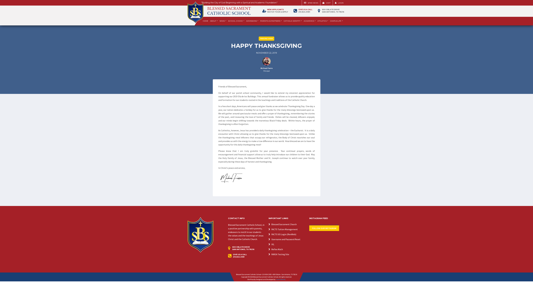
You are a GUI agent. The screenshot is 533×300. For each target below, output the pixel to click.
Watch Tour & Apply (277, 10)
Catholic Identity (292, 21)
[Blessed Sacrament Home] (219, 11)
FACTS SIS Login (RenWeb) (283, 234)
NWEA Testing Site (280, 254)
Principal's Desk (266, 39)
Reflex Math (277, 249)
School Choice (235, 21)
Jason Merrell (280, 279)
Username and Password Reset (285, 239)
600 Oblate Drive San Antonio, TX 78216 (333, 10)
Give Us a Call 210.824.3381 (240, 255)
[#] (200, 234)
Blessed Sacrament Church (284, 224)
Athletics (322, 21)
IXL (272, 244)
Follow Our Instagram (324, 228)
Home (205, 21)
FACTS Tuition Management (284, 229)
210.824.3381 (305, 10)
